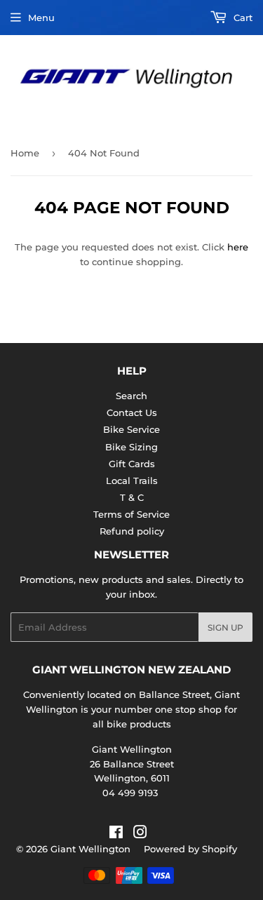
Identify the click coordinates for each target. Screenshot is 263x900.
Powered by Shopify (190, 848)
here (237, 247)
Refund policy (132, 531)
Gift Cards (132, 463)
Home (25, 153)
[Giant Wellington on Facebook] (116, 834)
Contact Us (132, 412)
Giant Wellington (90, 848)
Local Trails (132, 480)
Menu (41, 17)
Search (131, 395)
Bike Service (131, 429)
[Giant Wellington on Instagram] (140, 834)
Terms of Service (131, 514)
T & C (132, 497)
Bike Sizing (131, 446)
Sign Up (225, 627)
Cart (241, 17)
